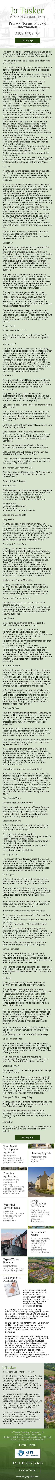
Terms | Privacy (27, 1444)
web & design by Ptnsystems (27, 1476)
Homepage (27, 40)
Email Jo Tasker (27, 1470)
